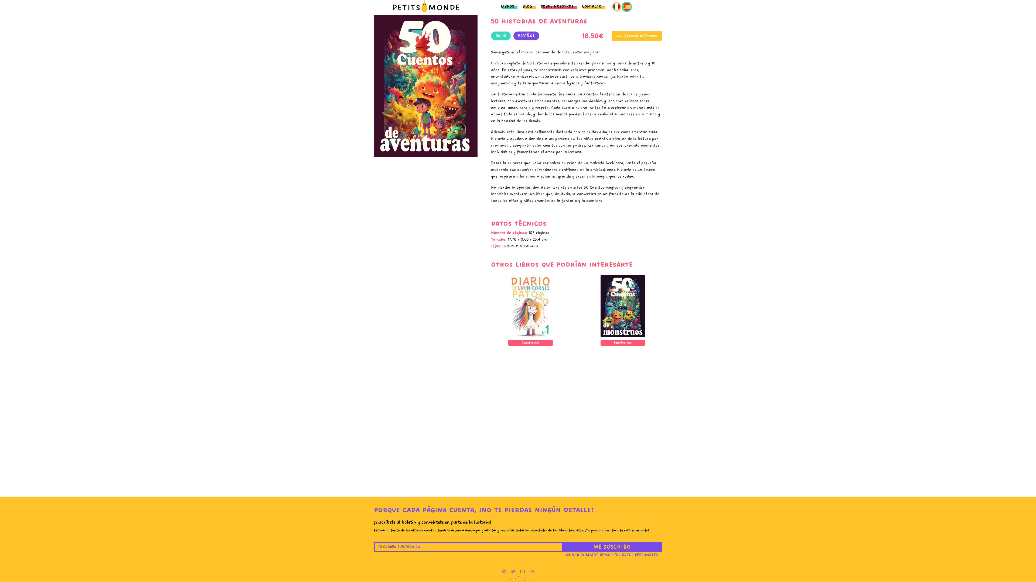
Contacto (592, 6)
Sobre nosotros (557, 6)
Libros (507, 6)
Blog (527, 6)
